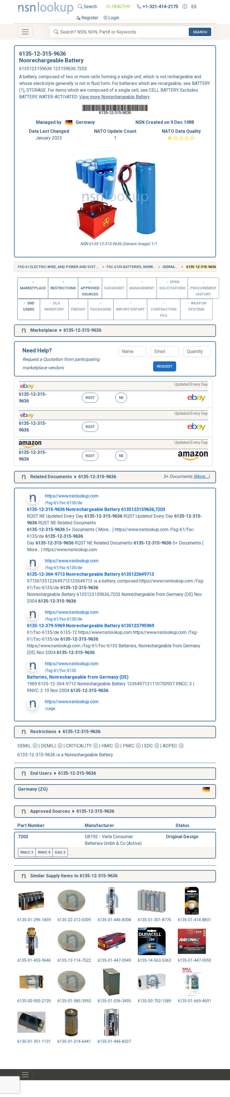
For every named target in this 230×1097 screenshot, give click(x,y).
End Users (28, 306)
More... (201, 476)
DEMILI (48, 745)
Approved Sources (90, 291)
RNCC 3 (26, 852)
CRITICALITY (78, 745)
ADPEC (170, 745)
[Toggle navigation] (25, 31)
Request (165, 366)
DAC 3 (60, 852)
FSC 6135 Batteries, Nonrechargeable (142, 267)
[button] (113, 393)
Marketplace (33, 288)
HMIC (107, 745)
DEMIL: (25, 745)
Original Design (182, 836)
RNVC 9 (44, 852)
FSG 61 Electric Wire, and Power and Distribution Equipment (76, 267)
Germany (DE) (174, 267)
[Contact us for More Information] (184, 6)
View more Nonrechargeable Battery (114, 96)
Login (113, 17)
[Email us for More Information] (193, 6)
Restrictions (63, 288)
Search (89, 6)
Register (89, 17)
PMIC (128, 745)
